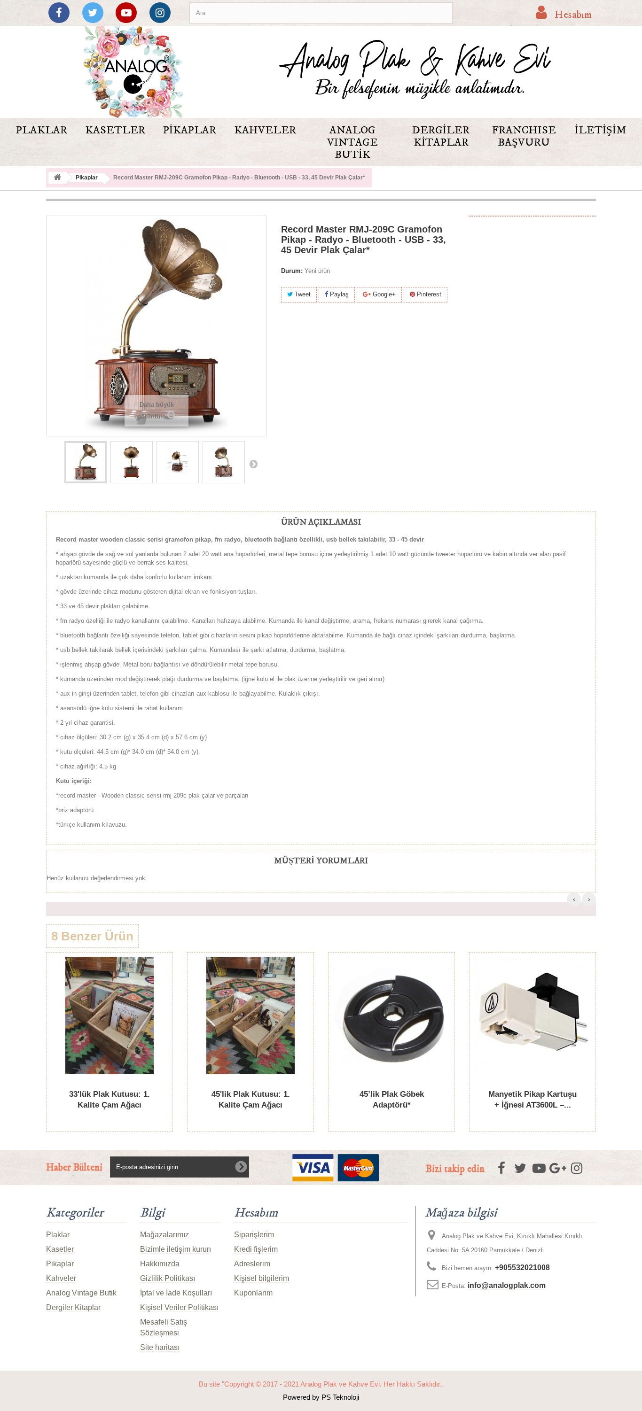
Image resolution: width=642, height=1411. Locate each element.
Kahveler (265, 130)
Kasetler (115, 130)
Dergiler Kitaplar (441, 136)
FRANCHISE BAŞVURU (524, 136)
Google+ (383, 294)
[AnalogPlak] (133, 72)
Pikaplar (189, 130)
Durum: (292, 270)
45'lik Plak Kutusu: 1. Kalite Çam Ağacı (250, 1099)
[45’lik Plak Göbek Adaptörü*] (391, 1015)
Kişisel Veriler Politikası (179, 1307)
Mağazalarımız (164, 1235)
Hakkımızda (160, 1264)
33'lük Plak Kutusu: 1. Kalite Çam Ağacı (109, 1099)
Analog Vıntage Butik (352, 143)
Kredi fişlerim (256, 1249)
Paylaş (338, 294)
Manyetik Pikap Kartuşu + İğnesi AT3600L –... (532, 1099)
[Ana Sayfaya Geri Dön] (57, 178)
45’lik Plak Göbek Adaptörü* (392, 1099)
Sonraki (253, 463)
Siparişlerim (254, 1235)
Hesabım (256, 1213)
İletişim (600, 130)
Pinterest (428, 294)
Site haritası (160, 1347)
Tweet (302, 294)
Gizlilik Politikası (167, 1278)
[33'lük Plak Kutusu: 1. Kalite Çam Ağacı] (109, 1015)
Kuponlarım (253, 1293)
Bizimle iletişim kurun (175, 1249)
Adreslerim (252, 1264)
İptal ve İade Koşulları (176, 1293)
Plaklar (41, 130)
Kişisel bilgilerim (261, 1278)
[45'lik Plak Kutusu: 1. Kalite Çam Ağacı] (250, 1015)
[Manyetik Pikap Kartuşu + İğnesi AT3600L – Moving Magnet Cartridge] (532, 1015)
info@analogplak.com (507, 1285)
